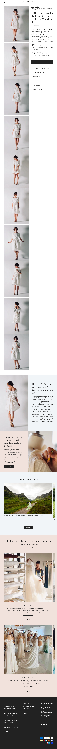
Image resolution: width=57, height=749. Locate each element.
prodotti (37, 6)
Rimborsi (25, 710)
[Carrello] (52, 2)
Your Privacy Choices (9, 733)
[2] (30, 523)
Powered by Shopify (28, 742)
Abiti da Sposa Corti (9, 710)
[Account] (50, 2)
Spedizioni (26, 708)
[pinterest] (46, 724)
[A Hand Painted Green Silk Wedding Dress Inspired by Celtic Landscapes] (28, 498)
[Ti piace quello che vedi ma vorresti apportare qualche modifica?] (42, 451)
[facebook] (42, 724)
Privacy (25, 713)
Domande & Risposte (28, 706)
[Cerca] (7, 2)
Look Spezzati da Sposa (10, 715)
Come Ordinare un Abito (10, 720)
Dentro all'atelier (9, 725)
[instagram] (44, 724)
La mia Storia (7, 717)
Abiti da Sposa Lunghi (9, 708)
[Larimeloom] (28, 2)
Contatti (6, 731)
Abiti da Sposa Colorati (10, 713)
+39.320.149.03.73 (45, 716)
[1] (28, 523)
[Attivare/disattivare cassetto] (4, 2)
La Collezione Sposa (9, 706)
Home (32, 6)
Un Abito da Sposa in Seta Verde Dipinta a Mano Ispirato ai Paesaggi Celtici (23, 515)
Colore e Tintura (8, 722)
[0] (27, 523)
